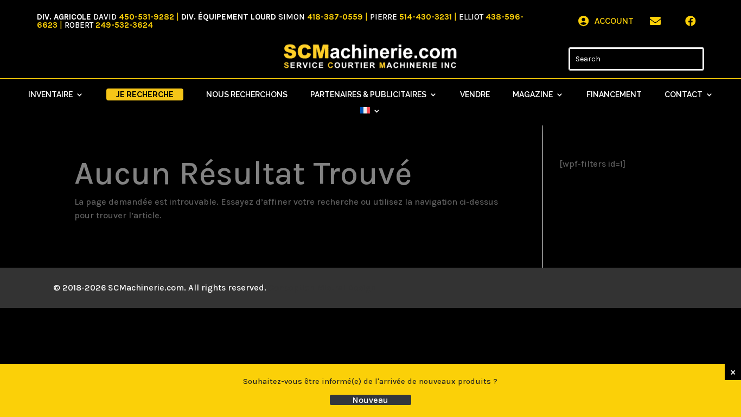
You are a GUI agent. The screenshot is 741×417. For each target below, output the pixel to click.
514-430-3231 (425, 17)
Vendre (475, 95)
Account (614, 21)
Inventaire (50, 95)
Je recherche (145, 94)
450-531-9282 (146, 17)
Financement (614, 95)
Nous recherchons (247, 95)
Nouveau (370, 400)
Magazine (533, 95)
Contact (683, 95)
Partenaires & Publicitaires (368, 95)
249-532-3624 (124, 25)
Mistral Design (346, 287)
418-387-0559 (335, 17)
